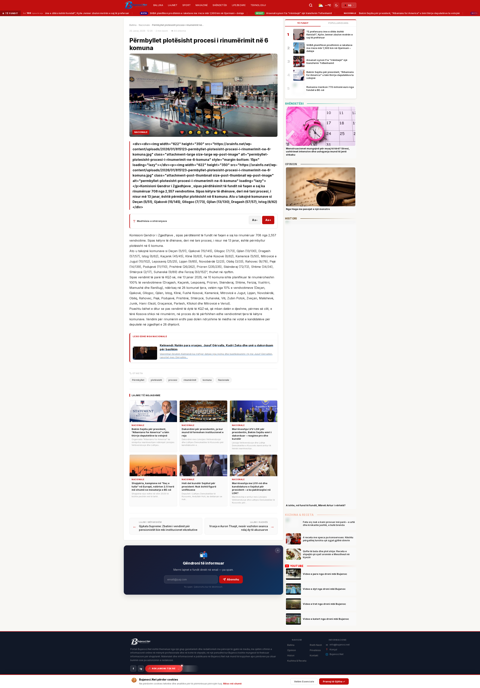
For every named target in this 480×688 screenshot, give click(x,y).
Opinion (291, 650)
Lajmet (173, 5)
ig (141, 668)
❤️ (182, 132)
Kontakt (314, 655)
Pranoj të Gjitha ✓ (334, 681)
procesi (172, 380)
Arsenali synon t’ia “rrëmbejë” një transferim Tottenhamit (282, 13)
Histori (290, 655)
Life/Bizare (239, 5)
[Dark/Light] (336, 5)
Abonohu (233, 579)
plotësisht (156, 380)
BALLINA (158, 5)
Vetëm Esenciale (304, 681)
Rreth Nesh (316, 645)
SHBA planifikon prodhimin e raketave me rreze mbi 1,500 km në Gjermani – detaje (181, 13)
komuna (207, 380)
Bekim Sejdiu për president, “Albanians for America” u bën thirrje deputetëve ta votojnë (390, 13)
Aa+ (268, 220)
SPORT (186, 5)
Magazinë (202, 5)
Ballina (132, 25)
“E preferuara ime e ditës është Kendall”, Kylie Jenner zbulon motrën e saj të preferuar (329, 34)
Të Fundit (303, 23)
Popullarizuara (338, 23)
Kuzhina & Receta (296, 660)
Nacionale (144, 25)
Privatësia (315, 650)
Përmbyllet (138, 380)
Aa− (255, 220)
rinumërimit (190, 380)
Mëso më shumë (232, 683)
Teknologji (258, 5)
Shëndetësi (220, 5)
